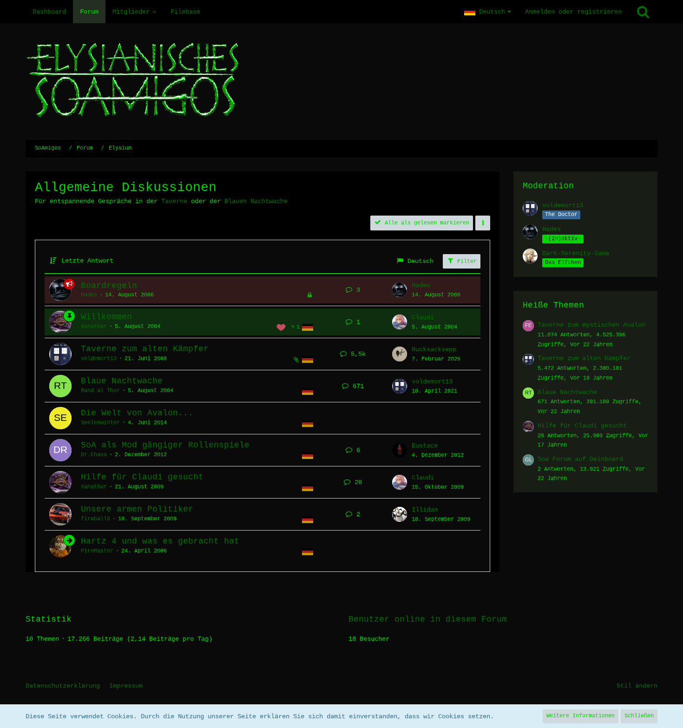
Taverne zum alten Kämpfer (145, 349)
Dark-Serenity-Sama (575, 253)
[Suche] (643, 11)
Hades (89, 295)
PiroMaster (97, 551)
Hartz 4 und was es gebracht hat (160, 541)
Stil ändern (637, 685)
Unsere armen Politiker (137, 509)
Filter (465, 261)
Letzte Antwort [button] (87, 260)
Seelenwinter (100, 423)
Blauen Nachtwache (256, 201)
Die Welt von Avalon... (137, 413)
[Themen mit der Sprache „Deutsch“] (307, 328)
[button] (487, 11)
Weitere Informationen (580, 716)
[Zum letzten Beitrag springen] (399, 289)
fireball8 (95, 519)
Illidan (425, 509)
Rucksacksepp (434, 349)
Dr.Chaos (94, 455)
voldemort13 (99, 358)
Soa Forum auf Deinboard (580, 459)
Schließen (639, 716)
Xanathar (94, 326)
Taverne (174, 201)
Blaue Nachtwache (122, 381)
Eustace (425, 445)
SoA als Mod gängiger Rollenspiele (165, 445)
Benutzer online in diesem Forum (427, 619)
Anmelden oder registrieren (573, 11)
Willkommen (106, 316)
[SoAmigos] (341, 81)
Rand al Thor (100, 390)
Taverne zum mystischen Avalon (591, 324)
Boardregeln (109, 285)
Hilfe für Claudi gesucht (142, 477)
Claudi (423, 317)
